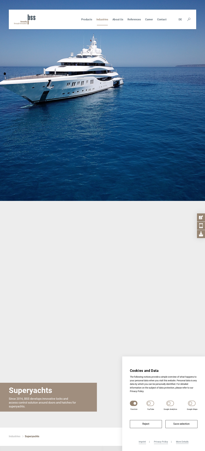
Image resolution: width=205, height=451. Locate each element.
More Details (182, 441)
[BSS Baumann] (25, 19)
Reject (145, 423)
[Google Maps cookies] (192, 403)
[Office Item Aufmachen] (201, 234)
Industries (102, 19)
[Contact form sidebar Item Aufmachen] (201, 217)
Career (149, 19)
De (180, 19)
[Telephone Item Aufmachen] (201, 226)
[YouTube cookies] (150, 403)
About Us (117, 19)
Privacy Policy (161, 441)
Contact (162, 19)
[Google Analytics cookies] (170, 403)
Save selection (181, 423)
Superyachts (32, 436)
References (134, 19)
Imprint (142, 441)
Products (86, 19)
